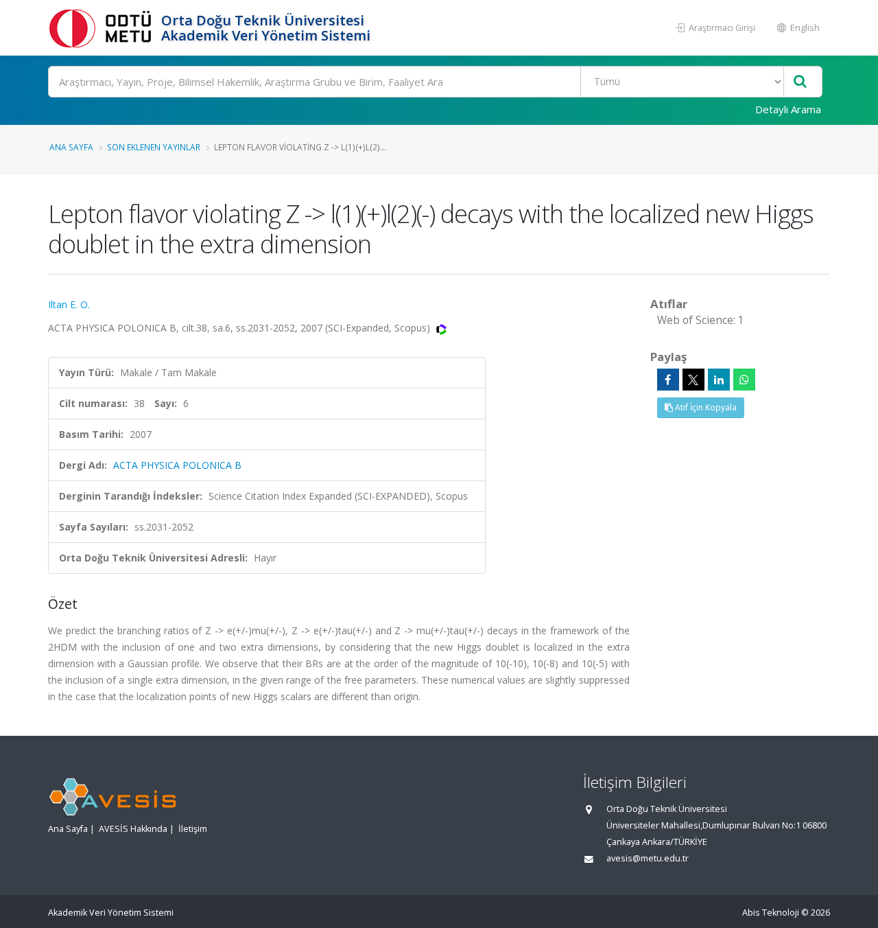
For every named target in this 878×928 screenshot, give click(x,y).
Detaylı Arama (788, 109)
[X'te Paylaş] (693, 380)
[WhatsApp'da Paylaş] (744, 380)
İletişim (192, 829)
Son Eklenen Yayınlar (153, 146)
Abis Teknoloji (770, 912)
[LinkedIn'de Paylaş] (719, 380)
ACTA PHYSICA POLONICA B (177, 465)
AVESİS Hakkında (133, 829)
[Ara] (800, 82)
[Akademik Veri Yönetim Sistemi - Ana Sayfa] (103, 28)
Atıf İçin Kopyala (705, 407)
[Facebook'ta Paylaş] (668, 380)
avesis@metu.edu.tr (647, 858)
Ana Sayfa (71, 146)
